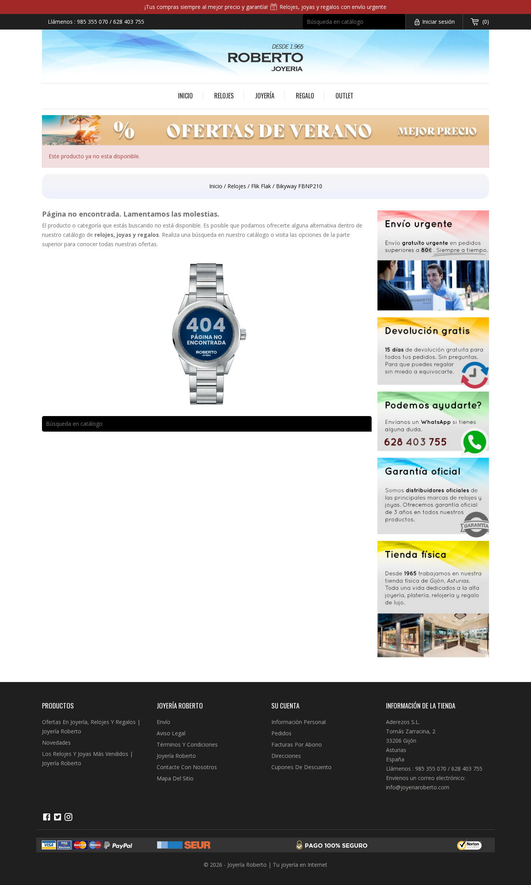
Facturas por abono (296, 744)
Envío (163, 722)
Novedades (56, 742)
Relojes (224, 95)
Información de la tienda (420, 705)
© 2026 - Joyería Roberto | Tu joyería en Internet (265, 864)
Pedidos (281, 733)
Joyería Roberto (176, 755)
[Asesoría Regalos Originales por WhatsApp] (433, 425)
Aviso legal (171, 733)
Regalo (305, 95)
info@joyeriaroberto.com (417, 787)
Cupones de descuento (301, 767)
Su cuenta (285, 705)
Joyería (264, 95)
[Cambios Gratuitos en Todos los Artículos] (433, 354)
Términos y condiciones (187, 744)
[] (401, 27)
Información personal (298, 722)
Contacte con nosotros (187, 767)
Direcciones (286, 755)
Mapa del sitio (175, 778)
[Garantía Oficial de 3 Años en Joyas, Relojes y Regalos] (433, 499)
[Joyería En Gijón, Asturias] (433, 602)
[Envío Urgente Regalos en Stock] (433, 263)
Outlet (344, 95)
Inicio (185, 95)
